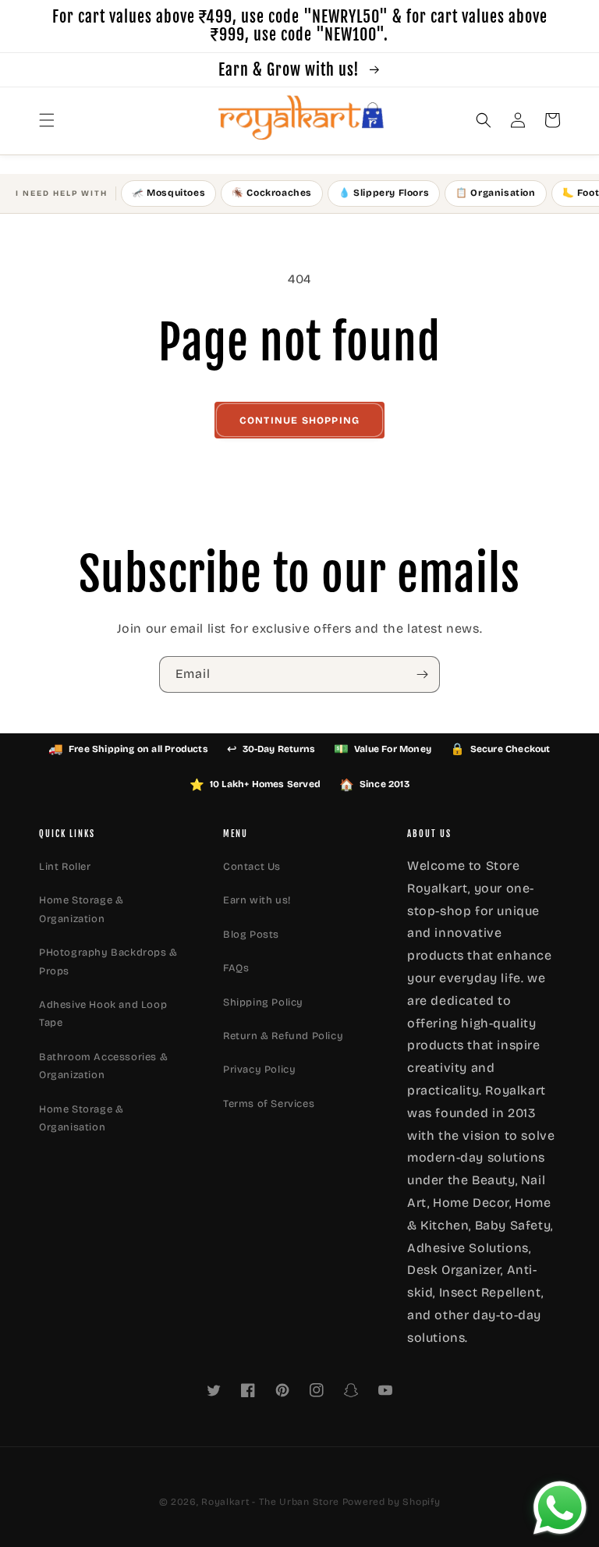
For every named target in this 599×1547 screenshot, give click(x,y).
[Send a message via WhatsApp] (560, 1508)
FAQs (236, 968)
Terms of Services (268, 1104)
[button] (47, 120)
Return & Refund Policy (283, 1036)
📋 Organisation (495, 192)
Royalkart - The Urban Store (270, 1501)
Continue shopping (299, 420)
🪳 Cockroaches (272, 192)
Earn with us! (257, 900)
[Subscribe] (422, 674)
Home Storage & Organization (81, 909)
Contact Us (252, 866)
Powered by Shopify (391, 1501)
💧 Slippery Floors (383, 192)
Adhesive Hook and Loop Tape (103, 1014)
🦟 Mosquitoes (168, 192)
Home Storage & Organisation (81, 1118)
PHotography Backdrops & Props (108, 961)
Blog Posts (251, 934)
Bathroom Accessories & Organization (103, 1066)
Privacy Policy (259, 1069)
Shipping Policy (263, 1002)
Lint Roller (65, 866)
